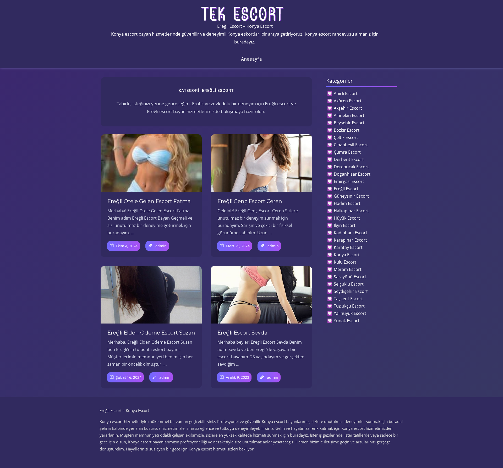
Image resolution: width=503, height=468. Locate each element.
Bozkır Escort (346, 130)
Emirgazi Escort (349, 181)
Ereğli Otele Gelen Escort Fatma (149, 201)
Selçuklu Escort (349, 284)
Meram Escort (348, 269)
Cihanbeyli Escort (351, 145)
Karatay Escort (348, 247)
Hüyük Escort (347, 218)
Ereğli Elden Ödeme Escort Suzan (151, 333)
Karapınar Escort (350, 240)
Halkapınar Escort (351, 211)
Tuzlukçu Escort (349, 306)
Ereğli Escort (346, 189)
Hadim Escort (347, 203)
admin (161, 245)
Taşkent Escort (348, 299)
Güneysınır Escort (351, 196)
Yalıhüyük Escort (350, 313)
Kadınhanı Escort (350, 233)
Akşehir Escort (348, 108)
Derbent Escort (349, 159)
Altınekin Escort (349, 115)
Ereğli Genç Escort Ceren (249, 201)
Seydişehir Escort (351, 291)
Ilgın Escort (345, 225)
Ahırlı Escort (346, 93)
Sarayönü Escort (350, 277)
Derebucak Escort (351, 167)
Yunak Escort (346, 321)
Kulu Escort (345, 262)
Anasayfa (251, 59)
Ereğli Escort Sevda (242, 333)
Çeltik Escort (346, 137)
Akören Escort (348, 101)
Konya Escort (347, 255)
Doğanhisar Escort (352, 174)
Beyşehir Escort (349, 123)
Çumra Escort (347, 152)
